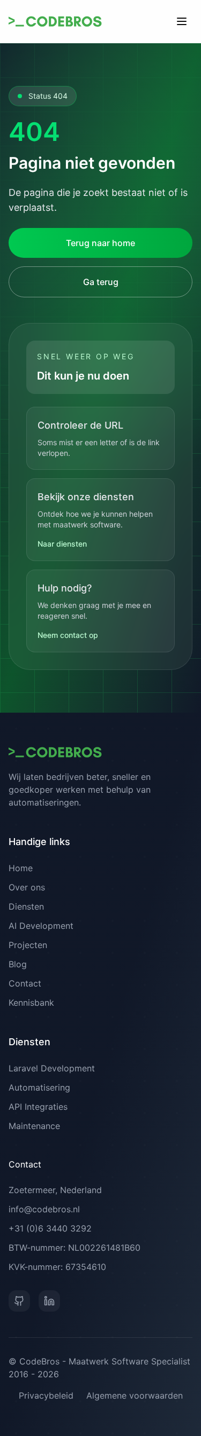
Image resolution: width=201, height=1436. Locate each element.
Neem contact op (68, 635)
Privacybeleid (46, 1395)
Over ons (27, 887)
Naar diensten (62, 543)
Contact (25, 983)
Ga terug (100, 282)
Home (21, 868)
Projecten (28, 945)
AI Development (41, 925)
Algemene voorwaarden (134, 1395)
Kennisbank (31, 1002)
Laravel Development (52, 1068)
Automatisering (39, 1087)
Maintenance (34, 1126)
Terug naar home (100, 243)
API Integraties (38, 1106)
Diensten (26, 906)
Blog (18, 964)
